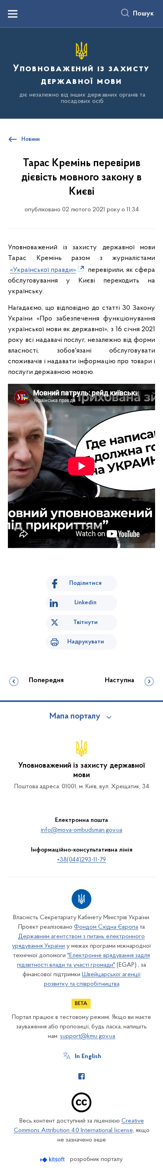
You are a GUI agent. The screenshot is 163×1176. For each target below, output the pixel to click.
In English (88, 1056)
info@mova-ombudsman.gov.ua (81, 830)
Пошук (143, 13)
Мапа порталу (74, 716)
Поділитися (85, 583)
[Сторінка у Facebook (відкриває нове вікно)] (81, 1076)
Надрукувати (85, 642)
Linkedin (85, 602)
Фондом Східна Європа (106, 927)
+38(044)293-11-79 (81, 860)
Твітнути (85, 622)
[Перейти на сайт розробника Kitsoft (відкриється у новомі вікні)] (53, 1160)
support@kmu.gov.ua (87, 1036)
